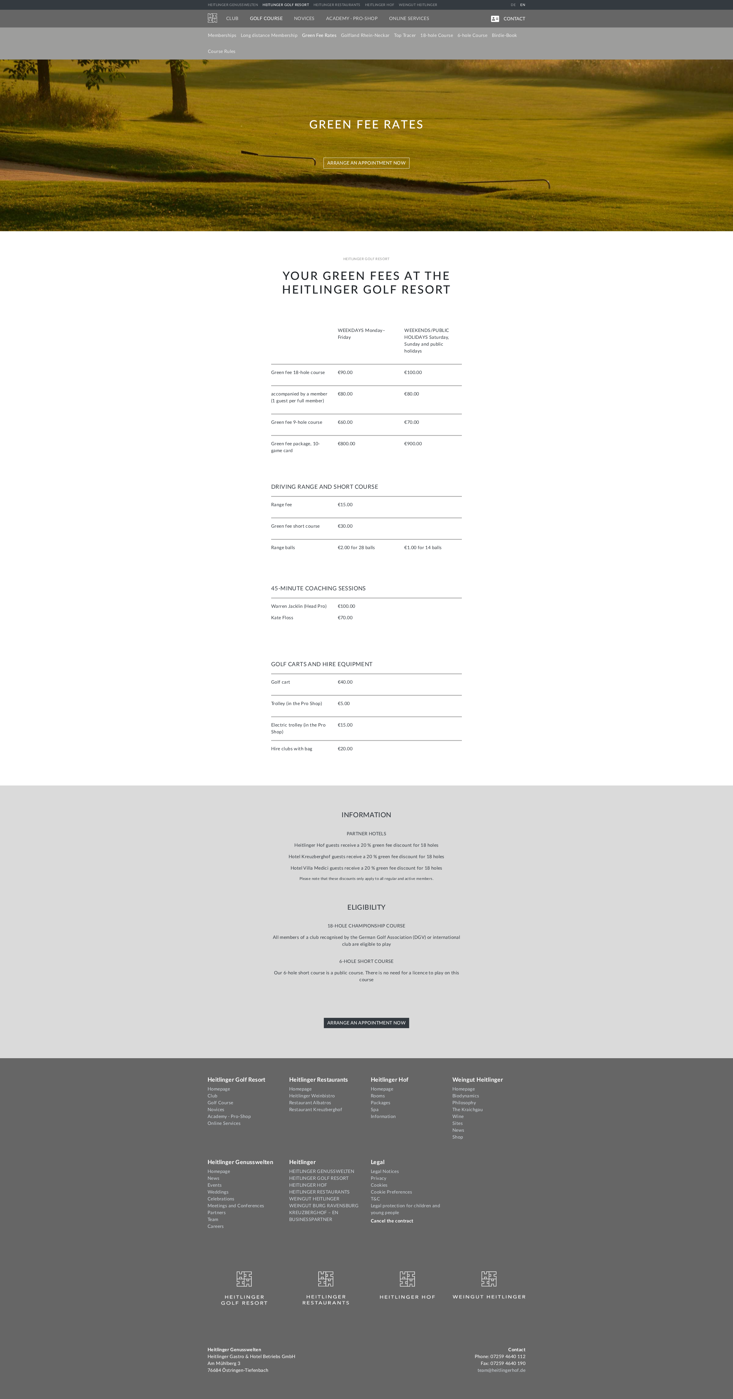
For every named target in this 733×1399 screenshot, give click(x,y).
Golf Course (266, 18)
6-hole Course (472, 35)
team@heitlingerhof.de (501, 1370)
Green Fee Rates (319, 35)
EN (522, 5)
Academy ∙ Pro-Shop (352, 18)
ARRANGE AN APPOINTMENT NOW (366, 163)
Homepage (219, 1089)
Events (215, 1185)
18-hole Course (436, 35)
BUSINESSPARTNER (310, 1219)
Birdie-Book (504, 35)
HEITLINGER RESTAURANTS (337, 5)
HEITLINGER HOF (380, 5)
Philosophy (464, 1103)
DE (513, 5)
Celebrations (221, 1199)
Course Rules (222, 51)
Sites (457, 1123)
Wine (458, 1116)
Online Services (409, 18)
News (458, 1130)
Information (383, 1116)
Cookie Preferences (391, 1192)
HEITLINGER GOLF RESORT (286, 5)
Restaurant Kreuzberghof (315, 1109)
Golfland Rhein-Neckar (365, 35)
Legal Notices (385, 1171)
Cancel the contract (392, 1221)
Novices (304, 18)
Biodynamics (465, 1096)
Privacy (379, 1178)
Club (232, 18)
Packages (380, 1103)
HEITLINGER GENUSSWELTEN (233, 5)
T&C (375, 1199)
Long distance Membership (269, 35)
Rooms (378, 1096)
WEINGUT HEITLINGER (418, 5)
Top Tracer (405, 35)
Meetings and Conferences (236, 1206)
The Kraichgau (467, 1109)
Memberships (222, 35)
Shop (457, 1137)
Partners (217, 1212)
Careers (216, 1226)
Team (213, 1219)
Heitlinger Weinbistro (312, 1096)
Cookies (379, 1185)
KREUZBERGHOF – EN (313, 1212)
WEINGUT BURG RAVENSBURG (323, 1206)
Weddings (218, 1192)
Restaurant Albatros (310, 1103)
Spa (375, 1109)
